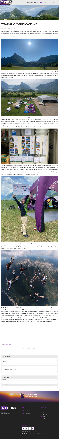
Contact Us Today (45, 409)
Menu (36, 2)
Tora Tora (9, 344)
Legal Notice (44, 412)
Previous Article (26, 348)
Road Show (14, 28)
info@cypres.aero (29, 413)
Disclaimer (44, 418)
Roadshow (6, 344)
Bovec (4, 344)
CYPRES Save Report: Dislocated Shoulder (9, 369)
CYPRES (6, 2)
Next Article (33, 348)
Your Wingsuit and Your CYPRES (8, 366)
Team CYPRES (4, 28)
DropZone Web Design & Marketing (28, 433)
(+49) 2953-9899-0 (29, 410)
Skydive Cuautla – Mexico (7, 364)
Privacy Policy (44, 414)
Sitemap (43, 416)
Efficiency (4, 361)
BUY (41, 2)
